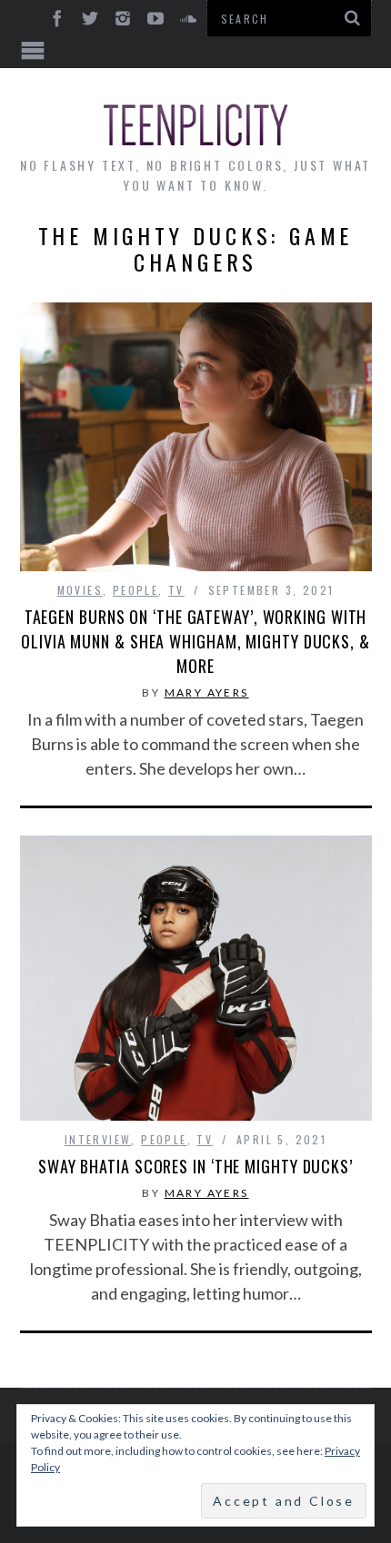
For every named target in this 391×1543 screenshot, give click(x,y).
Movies (80, 590)
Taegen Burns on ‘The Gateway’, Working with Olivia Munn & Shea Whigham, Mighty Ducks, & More (195, 641)
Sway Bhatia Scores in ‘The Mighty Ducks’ (195, 1166)
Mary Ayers (207, 692)
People (135, 590)
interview (98, 1139)
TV (176, 590)
